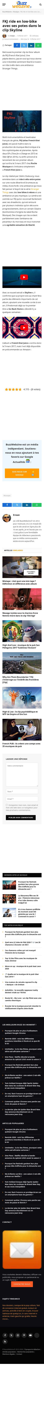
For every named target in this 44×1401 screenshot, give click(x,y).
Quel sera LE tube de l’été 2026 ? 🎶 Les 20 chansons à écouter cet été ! (22, 943)
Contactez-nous (22, 1284)
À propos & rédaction (32, 1349)
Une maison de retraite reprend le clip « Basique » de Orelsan (21, 983)
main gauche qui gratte (20, 1316)
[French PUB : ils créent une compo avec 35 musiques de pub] (22, 729)
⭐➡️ (23, 473)
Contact (19, 1354)
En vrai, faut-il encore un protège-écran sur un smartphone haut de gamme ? (23, 1094)
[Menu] (4, 4)
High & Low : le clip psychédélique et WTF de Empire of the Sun (20, 713)
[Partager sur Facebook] (17, 45)
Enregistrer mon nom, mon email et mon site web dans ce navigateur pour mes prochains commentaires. (22, 807)
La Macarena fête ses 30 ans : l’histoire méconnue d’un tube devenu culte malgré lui (28, 899)
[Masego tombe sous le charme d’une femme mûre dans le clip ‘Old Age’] (22, 599)
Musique (16, 12)
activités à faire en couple (20, 1310)
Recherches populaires (25, 1352)
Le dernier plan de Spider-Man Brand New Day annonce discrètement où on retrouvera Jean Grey (22, 1111)
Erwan (12, 36)
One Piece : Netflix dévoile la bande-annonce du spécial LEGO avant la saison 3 (23, 1058)
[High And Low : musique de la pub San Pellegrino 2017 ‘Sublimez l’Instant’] (22, 631)
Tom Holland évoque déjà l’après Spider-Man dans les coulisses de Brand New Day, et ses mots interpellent (22, 1085)
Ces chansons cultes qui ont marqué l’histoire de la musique (20, 951)
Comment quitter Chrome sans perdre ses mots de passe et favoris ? (22, 1102)
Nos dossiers (7, 1305)
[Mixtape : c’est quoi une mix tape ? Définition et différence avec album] (22, 567)
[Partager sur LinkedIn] (31, 45)
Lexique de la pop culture (24, 1305)
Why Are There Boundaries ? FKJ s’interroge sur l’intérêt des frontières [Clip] (20, 680)
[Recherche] (40, 4)
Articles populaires (9, 1352)
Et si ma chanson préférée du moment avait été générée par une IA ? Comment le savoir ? (29, 913)
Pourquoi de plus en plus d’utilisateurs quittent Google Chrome (21, 1032)
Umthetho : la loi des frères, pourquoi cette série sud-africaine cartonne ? (23, 1050)
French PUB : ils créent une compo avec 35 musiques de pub (21, 745)
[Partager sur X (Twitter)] (24, 45)
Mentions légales (8, 1354)
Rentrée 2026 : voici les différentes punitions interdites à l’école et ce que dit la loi (22, 1041)
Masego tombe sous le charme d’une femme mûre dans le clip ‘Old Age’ (20, 614)
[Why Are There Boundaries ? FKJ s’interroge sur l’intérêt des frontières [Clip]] (22, 663)
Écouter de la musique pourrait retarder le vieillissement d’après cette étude (23, 1007)
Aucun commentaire (11, 39)
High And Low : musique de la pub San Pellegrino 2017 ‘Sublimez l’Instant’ (21, 646)
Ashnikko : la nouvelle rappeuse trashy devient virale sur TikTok (21, 991)
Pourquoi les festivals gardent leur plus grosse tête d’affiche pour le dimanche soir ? (28, 885)
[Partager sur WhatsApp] (38, 45)
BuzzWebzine (7, 12)
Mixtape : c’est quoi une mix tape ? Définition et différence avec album (19, 582)
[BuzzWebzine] (22, 4)
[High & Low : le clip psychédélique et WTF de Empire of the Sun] (22, 698)
